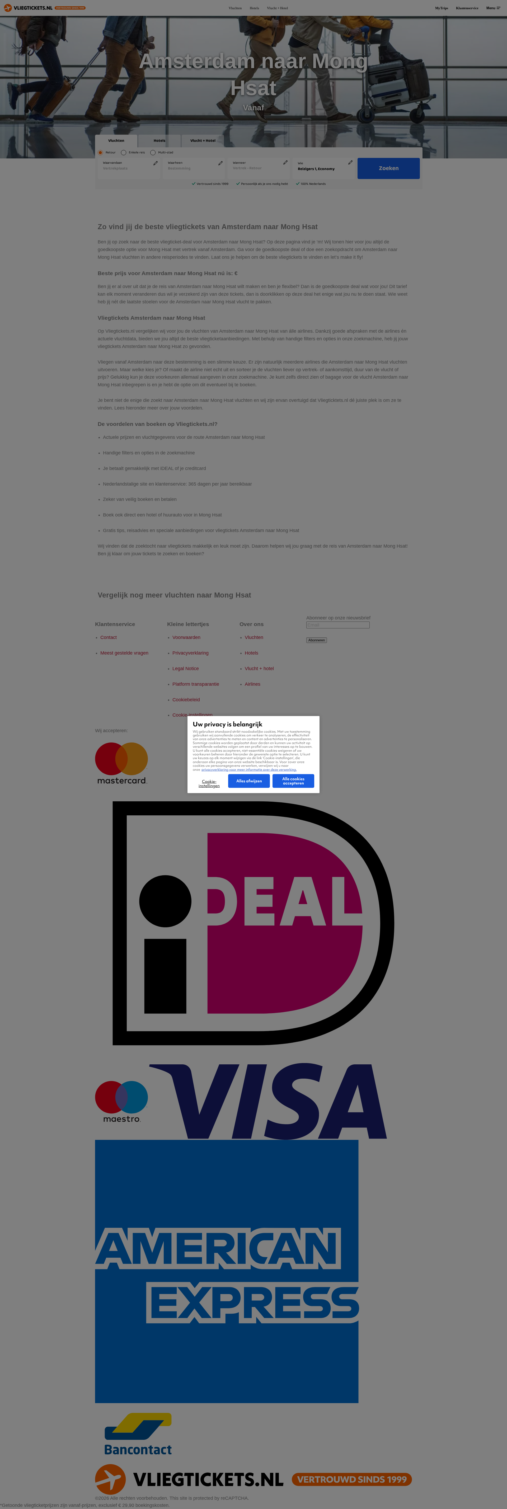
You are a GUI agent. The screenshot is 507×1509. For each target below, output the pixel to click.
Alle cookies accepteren (293, 781)
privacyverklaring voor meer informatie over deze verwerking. (249, 769)
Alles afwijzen (249, 781)
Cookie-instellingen (209, 783)
